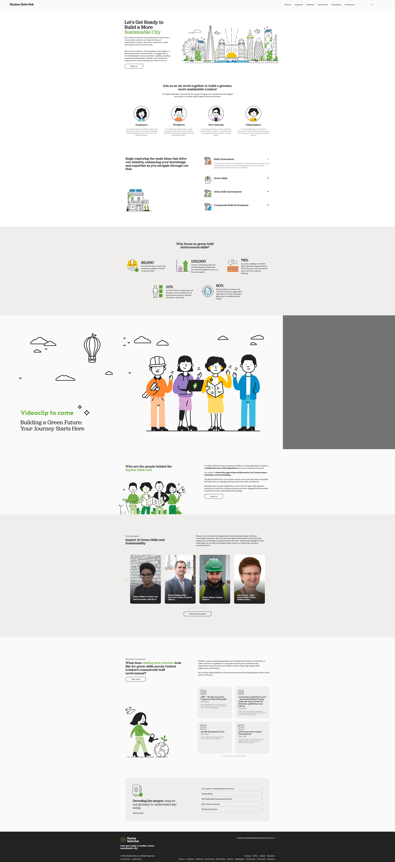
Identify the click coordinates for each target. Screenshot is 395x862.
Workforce (310, 5)
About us (288, 5)
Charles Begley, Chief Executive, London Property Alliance (180, 597)
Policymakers (336, 5)
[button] (371, 4)
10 (244, 756)
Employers (299, 5)
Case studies (261, 859)
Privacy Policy (125, 859)
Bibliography (239, 859)
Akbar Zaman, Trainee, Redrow (213, 598)
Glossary (230, 859)
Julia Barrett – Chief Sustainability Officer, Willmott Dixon (246, 597)
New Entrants (323, 5)
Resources (271, 859)
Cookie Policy (136, 859)
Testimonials (250, 859)
